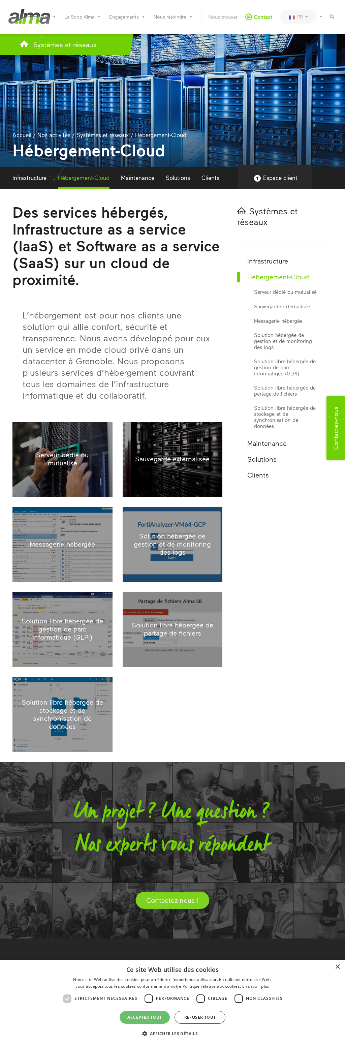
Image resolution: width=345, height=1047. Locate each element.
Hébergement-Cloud (83, 177)
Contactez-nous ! (172, 900)
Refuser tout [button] (200, 1017)
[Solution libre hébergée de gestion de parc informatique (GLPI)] (62, 629)
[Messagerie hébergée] (62, 544)
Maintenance (137, 177)
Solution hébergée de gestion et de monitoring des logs (283, 341)
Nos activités (53, 134)
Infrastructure (29, 177)
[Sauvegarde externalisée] (173, 459)
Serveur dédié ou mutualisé (285, 292)
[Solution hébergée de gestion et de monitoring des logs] (173, 544)
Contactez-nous (335, 428)
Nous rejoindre (170, 17)
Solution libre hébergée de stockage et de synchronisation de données (285, 417)
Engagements (124, 17)
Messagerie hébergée (278, 321)
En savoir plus (256, 986)
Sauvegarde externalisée (282, 306)
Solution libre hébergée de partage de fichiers (285, 390)
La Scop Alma (79, 17)
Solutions (178, 177)
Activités (40, 17)
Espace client (280, 177)
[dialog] (172, 1003)
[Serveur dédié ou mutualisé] (62, 459)
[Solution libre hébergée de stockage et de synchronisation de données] (62, 714)
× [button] (337, 966)
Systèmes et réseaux (64, 44)
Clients (210, 177)
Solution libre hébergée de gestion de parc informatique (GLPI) (285, 367)
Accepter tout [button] (144, 1017)
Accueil (21, 134)
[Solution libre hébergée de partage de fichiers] (173, 629)
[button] (172, 1034)
